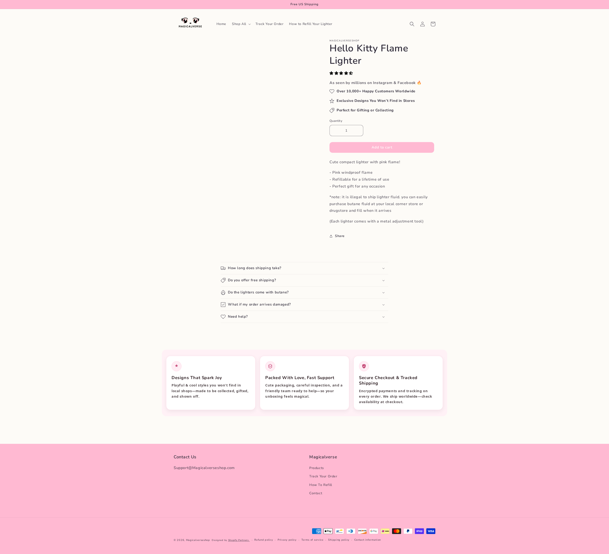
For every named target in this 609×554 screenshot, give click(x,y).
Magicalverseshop (198, 540)
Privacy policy (287, 540)
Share (340, 236)
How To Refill (320, 485)
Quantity (335, 121)
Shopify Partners (239, 540)
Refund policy (263, 540)
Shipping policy (338, 540)
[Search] (412, 24)
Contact (315, 493)
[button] (341, 73)
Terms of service (312, 540)
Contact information (367, 540)
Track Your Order (323, 476)
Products (316, 468)
